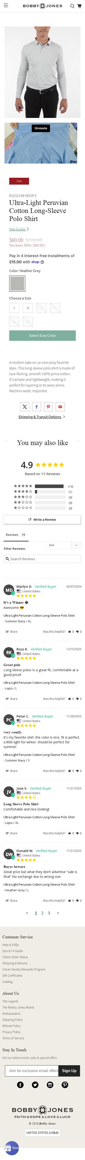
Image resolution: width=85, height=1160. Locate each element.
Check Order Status (15, 957)
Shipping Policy (12, 1019)
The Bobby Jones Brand (18, 1007)
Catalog (7, 981)
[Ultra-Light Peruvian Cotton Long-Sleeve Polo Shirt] (42, 72)
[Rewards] (12, 1148)
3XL (28, 322)
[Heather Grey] (17, 284)
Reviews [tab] (12, 534)
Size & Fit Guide (12, 951)
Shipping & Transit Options (40, 417)
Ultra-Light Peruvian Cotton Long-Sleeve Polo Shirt (39, 615)
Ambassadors (11, 1013)
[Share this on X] (24, 406)
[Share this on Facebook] (36, 406)
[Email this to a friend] (60, 406)
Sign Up (69, 1071)
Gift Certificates (12, 975)
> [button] (58, 913)
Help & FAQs (10, 945)
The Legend (10, 1001)
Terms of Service (13, 1038)
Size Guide (17, 229)
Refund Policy (11, 1026)
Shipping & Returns (15, 963)
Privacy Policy (11, 1032)
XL (55, 308)
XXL (14, 322)
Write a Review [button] (45, 519)
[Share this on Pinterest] (48, 406)
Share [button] (13, 632)
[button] (71, 632)
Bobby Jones (47, 1123)
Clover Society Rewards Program (23, 969)
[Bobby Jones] (42, 6)
